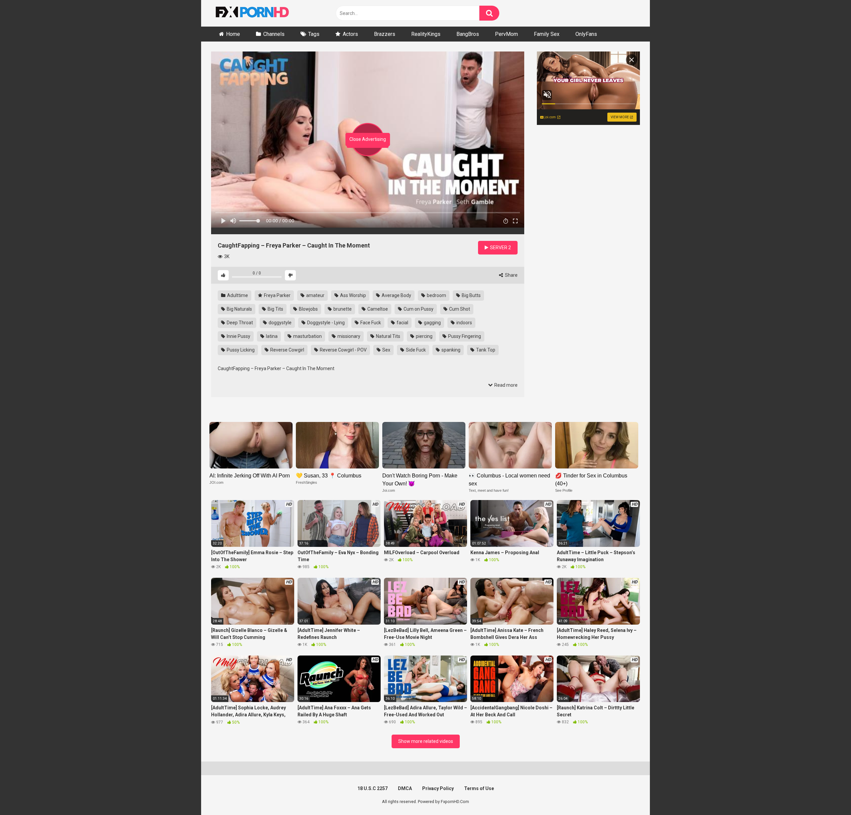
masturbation (307, 336)
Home (233, 34)
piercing (423, 336)
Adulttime (237, 295)
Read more (505, 385)
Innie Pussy (238, 336)
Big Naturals (239, 309)
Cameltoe (377, 309)
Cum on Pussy (418, 309)
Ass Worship (352, 295)
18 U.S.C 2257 (372, 788)
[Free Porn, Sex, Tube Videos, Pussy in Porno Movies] (261, 13)
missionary (348, 336)
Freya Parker (277, 295)
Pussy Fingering (464, 336)
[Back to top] (829, 795)
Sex (385, 350)
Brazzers (384, 34)
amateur (314, 295)
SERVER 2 (500, 247)
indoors (463, 322)
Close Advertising (367, 139)
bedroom (436, 295)
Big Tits (275, 309)
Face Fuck (370, 322)
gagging (432, 322)
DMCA (405, 788)
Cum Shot (459, 309)
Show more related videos (425, 741)
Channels (274, 34)
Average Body (396, 295)
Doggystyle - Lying (325, 322)
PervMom (506, 34)
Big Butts (471, 295)
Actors (350, 34)
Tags (313, 34)
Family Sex (546, 34)
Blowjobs (308, 309)
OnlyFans (586, 34)
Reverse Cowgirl (286, 350)
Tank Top (485, 350)
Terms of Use (479, 788)
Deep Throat (239, 322)
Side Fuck (415, 350)
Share (511, 275)
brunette (342, 309)
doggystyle (280, 322)
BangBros (467, 34)
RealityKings (425, 34)
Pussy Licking (240, 350)
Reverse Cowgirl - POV (343, 350)
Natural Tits (387, 336)
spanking (450, 350)
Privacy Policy (438, 788)
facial (402, 322)
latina (271, 336)
